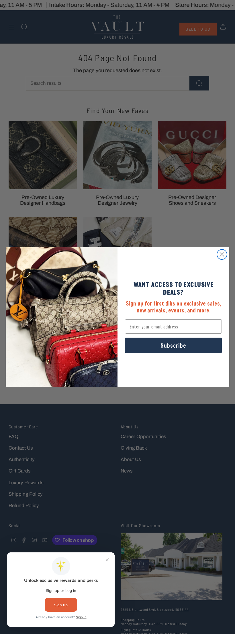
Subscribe (173, 345)
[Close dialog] (222, 254)
